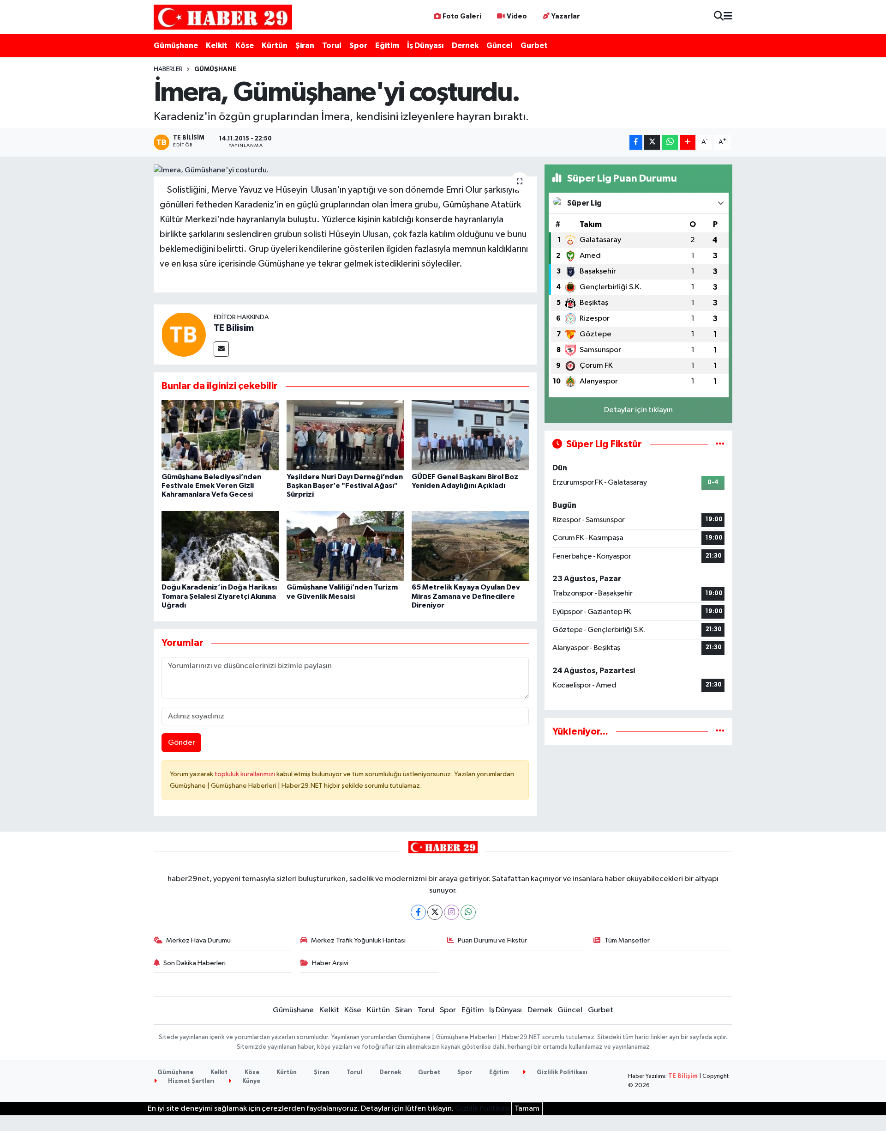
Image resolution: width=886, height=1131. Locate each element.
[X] (435, 912)
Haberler (168, 69)
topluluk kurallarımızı (245, 774)
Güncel (499, 45)
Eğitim (387, 45)
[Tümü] (720, 732)
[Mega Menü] (728, 17)
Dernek (465, 45)
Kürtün (274, 45)
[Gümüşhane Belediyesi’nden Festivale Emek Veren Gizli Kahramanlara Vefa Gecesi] (220, 435)
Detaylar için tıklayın (638, 410)
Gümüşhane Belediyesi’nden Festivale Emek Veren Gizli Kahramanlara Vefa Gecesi (211, 485)
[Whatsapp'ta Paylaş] (670, 142)
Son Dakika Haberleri (194, 963)
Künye (250, 1081)
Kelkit (216, 45)
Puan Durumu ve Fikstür (492, 940)
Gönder (181, 743)
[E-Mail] (221, 349)
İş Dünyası (425, 45)
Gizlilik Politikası (561, 1073)
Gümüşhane (176, 45)
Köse (244, 45)
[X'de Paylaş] (652, 142)
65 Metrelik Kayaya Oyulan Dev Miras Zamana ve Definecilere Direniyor (466, 596)
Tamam (527, 1109)
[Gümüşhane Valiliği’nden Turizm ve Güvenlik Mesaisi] (345, 546)
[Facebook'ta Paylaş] (635, 142)
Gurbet (534, 45)
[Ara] (719, 17)
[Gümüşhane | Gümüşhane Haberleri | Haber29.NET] (223, 17)
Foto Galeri (462, 16)
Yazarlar (565, 16)
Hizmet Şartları (191, 1081)
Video (517, 16)
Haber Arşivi (330, 963)
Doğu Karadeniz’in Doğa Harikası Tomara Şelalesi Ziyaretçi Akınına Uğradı (219, 596)
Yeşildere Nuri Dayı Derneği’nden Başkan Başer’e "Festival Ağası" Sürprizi (345, 485)
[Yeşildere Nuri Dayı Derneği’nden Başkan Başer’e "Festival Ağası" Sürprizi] (345, 435)
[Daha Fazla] (687, 142)
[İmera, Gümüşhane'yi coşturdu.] (345, 170)
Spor (358, 45)
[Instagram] (451, 912)
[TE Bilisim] (184, 334)
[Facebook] (418, 912)
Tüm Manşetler (627, 940)
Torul (331, 45)
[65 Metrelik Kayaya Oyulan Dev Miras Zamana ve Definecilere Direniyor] (470, 546)
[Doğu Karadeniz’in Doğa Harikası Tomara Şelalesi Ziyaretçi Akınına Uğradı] (220, 546)
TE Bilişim (683, 1076)
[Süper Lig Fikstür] (720, 444)
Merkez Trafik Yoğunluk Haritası (358, 940)
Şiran (304, 45)
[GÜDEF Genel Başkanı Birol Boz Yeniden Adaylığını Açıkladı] (470, 435)
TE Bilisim (234, 328)
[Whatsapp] (468, 912)
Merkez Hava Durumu (198, 940)
